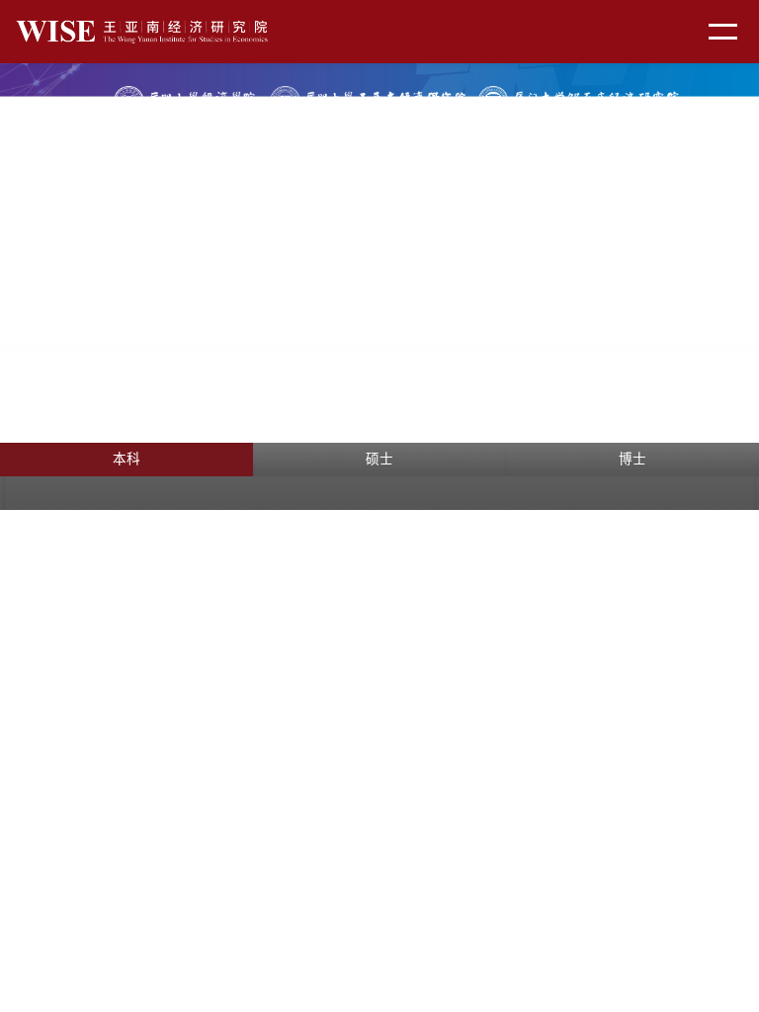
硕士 (379, 459)
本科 (126, 459)
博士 (632, 459)
